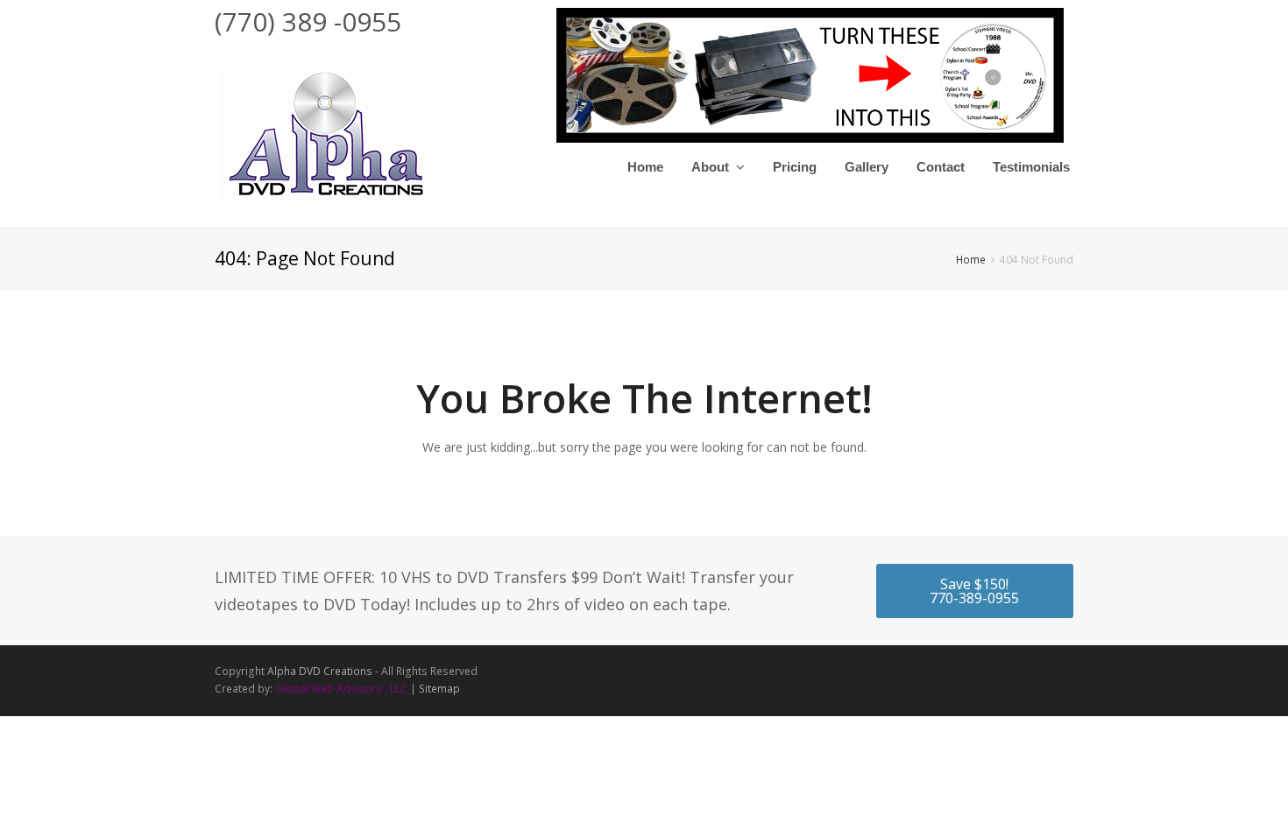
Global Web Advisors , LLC (341, 688)
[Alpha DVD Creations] (324, 132)
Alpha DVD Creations (319, 671)
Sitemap (439, 688)
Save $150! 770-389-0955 (974, 591)
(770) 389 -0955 (308, 21)
